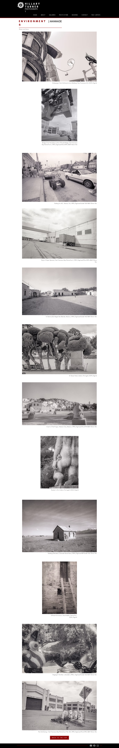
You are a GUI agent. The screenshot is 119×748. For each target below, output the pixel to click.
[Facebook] (94, 745)
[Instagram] (97, 745)
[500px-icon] (91, 745)
